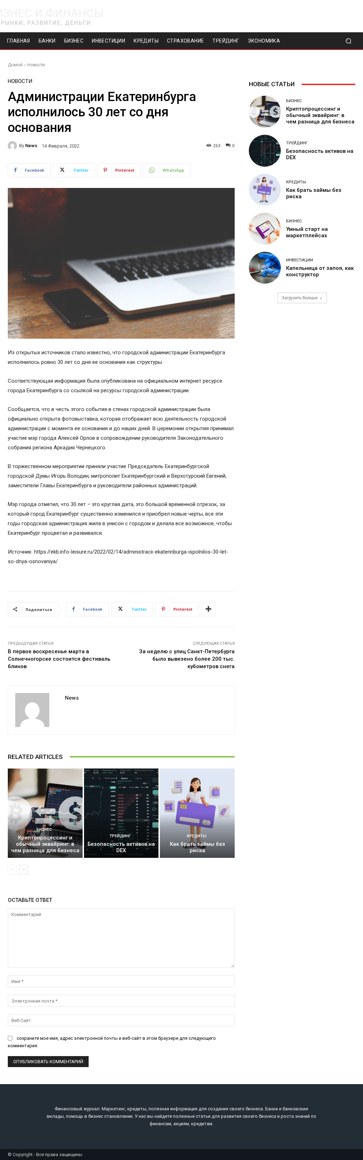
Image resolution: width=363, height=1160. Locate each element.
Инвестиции (299, 260)
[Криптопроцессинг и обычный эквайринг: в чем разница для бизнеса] (45, 813)
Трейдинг (120, 836)
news (31, 145)
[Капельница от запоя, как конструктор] (265, 268)
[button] (348, 41)
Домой (15, 65)
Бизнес (44, 830)
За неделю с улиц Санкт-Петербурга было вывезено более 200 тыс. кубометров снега (187, 659)
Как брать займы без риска (197, 847)
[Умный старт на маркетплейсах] (265, 229)
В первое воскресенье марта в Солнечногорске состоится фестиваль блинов (59, 659)
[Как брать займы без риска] (197, 813)
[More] (208, 609)
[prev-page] (12, 869)
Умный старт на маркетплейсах (307, 232)
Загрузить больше (299, 297)
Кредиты (196, 836)
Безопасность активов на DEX (121, 847)
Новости (36, 65)
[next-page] (23, 869)
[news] (13, 145)
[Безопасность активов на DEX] (121, 813)
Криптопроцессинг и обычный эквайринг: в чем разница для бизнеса (45, 844)
